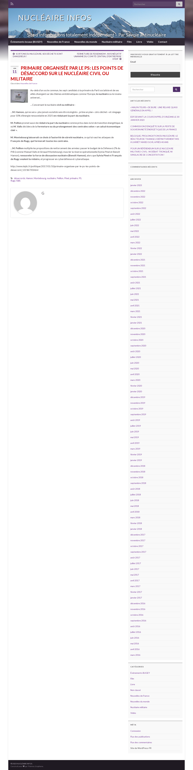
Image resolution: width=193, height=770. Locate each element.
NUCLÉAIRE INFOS (55, 17)
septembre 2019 (138, 414)
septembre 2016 (138, 620)
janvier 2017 (136, 597)
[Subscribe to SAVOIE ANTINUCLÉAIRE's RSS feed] (12, 3)
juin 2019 (134, 431)
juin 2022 (134, 225)
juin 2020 (134, 362)
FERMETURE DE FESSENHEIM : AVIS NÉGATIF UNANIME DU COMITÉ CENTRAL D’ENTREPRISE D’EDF (97, 56)
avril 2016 (134, 649)
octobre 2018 (136, 477)
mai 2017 (134, 574)
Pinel (66, 178)
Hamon (29, 178)
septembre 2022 (138, 208)
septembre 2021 (138, 277)
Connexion (135, 731)
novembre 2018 (137, 471)
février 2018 (136, 523)
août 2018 (135, 489)
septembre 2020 (138, 345)
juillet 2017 (135, 563)
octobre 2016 (136, 615)
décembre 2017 (137, 534)
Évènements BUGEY (140, 673)
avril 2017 (134, 580)
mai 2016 (134, 643)
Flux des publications (140, 736)
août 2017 (135, 557)
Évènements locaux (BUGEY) (26, 41)
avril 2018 (134, 511)
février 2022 (136, 248)
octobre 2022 (136, 202)
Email (133, 61)
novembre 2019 (137, 403)
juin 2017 (134, 569)
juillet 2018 (135, 494)
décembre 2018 (137, 466)
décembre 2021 (137, 259)
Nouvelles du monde (85, 41)
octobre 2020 (136, 340)
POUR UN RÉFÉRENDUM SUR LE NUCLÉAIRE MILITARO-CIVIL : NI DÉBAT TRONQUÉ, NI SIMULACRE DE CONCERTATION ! (151, 151)
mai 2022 (134, 231)
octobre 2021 (136, 271)
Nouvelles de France (58, 41)
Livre (139, 41)
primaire (74, 178)
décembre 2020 (137, 328)
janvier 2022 (136, 254)
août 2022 (135, 214)
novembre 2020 (137, 334)
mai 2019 (134, 437)
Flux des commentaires (141, 742)
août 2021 (135, 282)
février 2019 (136, 454)
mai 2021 (134, 299)
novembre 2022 (137, 196)
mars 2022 (135, 242)
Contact (162, 41)
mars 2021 (135, 311)
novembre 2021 (137, 265)
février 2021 (136, 317)
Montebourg (40, 178)
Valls (18, 180)
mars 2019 (135, 448)
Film (129, 41)
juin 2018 (134, 500)
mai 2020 (134, 368)
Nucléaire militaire (112, 41)
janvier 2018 (136, 529)
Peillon (60, 178)
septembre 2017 (138, 552)
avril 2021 (134, 305)
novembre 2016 (137, 609)
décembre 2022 (137, 191)
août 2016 (135, 626)
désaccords (19, 178)
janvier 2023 (136, 185)
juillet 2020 (135, 357)
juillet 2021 (135, 288)
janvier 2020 (136, 391)
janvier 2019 (136, 460)
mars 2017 (135, 586)
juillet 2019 (135, 425)
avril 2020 (134, 374)
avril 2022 (134, 236)
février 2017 (136, 592)
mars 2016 (135, 655)
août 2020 (135, 351)
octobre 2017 (136, 546)
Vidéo (150, 41)
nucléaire (51, 178)
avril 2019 (134, 443)
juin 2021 (134, 294)
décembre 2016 (137, 603)
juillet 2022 (135, 219)
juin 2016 (134, 637)
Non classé (135, 690)
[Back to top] (186, 763)
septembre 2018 (138, 483)
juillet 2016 (135, 632)
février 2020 (136, 385)
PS (80, 178)
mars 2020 (135, 380)
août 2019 (135, 420)
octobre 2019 (136, 408)
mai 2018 (134, 506)
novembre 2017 (137, 540)
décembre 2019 (137, 397)
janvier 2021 (136, 322)
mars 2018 (135, 517)
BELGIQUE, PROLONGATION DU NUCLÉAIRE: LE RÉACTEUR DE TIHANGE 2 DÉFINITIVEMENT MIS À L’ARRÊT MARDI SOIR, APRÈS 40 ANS (154, 138)
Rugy (13, 180)
